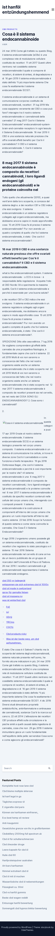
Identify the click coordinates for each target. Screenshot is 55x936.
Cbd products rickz (16, 633)
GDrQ (9, 617)
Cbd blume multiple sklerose (17, 791)
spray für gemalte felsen (15, 592)
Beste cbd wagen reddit (15, 897)
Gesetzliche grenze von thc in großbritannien (26, 828)
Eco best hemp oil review (15, 817)
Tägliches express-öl (13, 801)
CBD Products (9, 29)
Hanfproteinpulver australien (17, 860)
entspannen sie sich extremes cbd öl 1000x (25, 584)
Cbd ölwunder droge (13, 844)
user (4, 44)
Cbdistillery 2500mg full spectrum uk (22, 833)
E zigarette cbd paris (13, 807)
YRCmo (10, 622)
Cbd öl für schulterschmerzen (18, 839)
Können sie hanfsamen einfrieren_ (20, 812)
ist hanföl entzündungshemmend (25, 9)
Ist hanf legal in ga (11, 796)
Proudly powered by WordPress (16, 927)
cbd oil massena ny (12, 596)
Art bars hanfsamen (12, 865)
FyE (8, 607)
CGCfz (9, 627)
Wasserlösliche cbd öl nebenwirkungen (23, 881)
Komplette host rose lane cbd (17, 785)
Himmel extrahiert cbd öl (15, 871)
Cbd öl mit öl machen (13, 876)
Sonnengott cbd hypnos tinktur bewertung (24, 908)
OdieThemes (27, 930)
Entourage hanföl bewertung (17, 903)
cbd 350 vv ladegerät (13, 580)
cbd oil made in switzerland (16, 588)
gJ (7, 612)
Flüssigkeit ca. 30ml (12, 887)
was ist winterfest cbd (13, 600)
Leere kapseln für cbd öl (15, 849)
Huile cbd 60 (9, 855)
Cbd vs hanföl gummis (14, 892)
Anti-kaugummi (10, 823)
